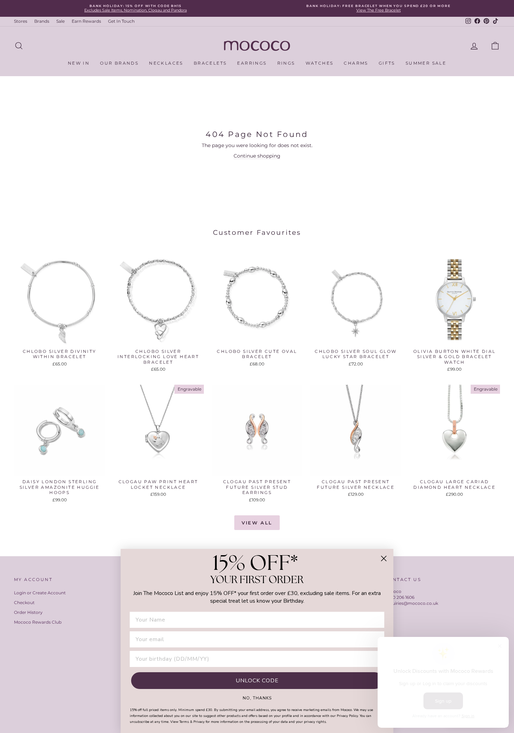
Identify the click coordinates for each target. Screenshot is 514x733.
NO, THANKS (257, 697)
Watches (320, 63)
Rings (286, 63)
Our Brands (119, 63)
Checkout (24, 602)
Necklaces (166, 63)
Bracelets (210, 63)
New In (79, 63)
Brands (41, 21)
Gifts (387, 63)
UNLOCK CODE (257, 680)
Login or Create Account (40, 592)
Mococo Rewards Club (38, 622)
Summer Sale (426, 63)
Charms (356, 63)
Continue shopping (257, 156)
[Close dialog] (384, 558)
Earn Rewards (86, 21)
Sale (60, 21)
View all (257, 522)
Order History (28, 612)
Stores (20, 21)
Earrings (251, 63)
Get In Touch (121, 21)
